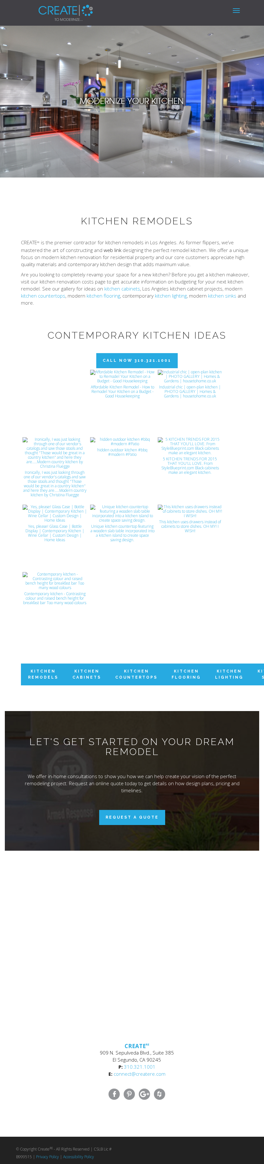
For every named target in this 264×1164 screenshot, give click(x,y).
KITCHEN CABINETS (86, 674)
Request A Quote (132, 817)
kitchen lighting (171, 295)
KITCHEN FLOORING (186, 674)
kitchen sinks (222, 295)
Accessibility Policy (78, 1157)
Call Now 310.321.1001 (137, 360)
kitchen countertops (43, 295)
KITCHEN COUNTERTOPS (136, 674)
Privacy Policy (47, 1157)
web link (112, 250)
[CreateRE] (56, 8)
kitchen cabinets (122, 288)
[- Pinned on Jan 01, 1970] (55, 377)
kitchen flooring (103, 295)
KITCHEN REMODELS (43, 674)
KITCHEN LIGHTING (229, 674)
